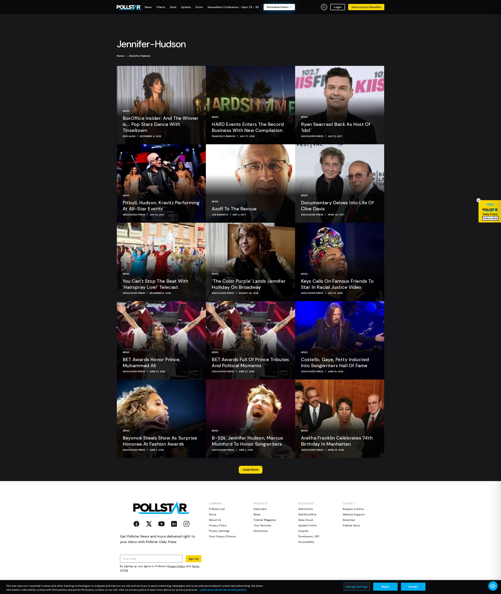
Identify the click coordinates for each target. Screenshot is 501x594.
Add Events (305, 509)
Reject (385, 586)
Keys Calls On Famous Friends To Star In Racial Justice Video (337, 284)
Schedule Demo (278, 7)
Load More (251, 470)
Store (212, 514)
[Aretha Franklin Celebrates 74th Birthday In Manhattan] (339, 419)
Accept (413, 586)
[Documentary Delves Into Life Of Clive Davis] (339, 183)
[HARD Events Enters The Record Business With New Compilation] (250, 105)
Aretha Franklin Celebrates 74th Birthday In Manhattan (337, 441)
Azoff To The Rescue (234, 209)
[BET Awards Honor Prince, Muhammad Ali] (161, 340)
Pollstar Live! (217, 509)
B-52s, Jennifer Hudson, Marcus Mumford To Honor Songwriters (247, 441)
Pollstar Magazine (265, 520)
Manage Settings (357, 586)
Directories (261, 531)
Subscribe (260, 509)
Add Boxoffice (307, 514)
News (126, 111)
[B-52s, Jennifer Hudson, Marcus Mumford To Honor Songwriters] (250, 419)
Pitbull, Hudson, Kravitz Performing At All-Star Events (161, 206)
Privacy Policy (176, 566)
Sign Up (193, 558)
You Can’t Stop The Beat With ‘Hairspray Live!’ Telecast (155, 284)
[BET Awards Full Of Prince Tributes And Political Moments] (250, 340)
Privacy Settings (219, 531)
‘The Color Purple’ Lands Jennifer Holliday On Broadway (249, 284)
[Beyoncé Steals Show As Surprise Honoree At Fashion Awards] (161, 419)
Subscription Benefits (366, 7)
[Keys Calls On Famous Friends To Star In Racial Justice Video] (339, 262)
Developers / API (308, 536)
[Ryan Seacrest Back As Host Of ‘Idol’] (339, 105)
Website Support (354, 514)
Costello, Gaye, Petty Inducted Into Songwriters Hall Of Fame (335, 362)
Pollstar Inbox (351, 525)
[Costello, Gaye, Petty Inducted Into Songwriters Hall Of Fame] (339, 340)
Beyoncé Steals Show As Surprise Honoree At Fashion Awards (160, 441)
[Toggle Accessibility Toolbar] (493, 586)
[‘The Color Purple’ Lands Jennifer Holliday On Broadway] (250, 262)
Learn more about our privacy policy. (223, 589)
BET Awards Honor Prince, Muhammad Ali (151, 362)
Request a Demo (353, 509)
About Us (215, 520)
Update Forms (307, 525)
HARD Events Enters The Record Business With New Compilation (248, 127)
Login (338, 7)
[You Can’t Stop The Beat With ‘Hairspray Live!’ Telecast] (161, 262)
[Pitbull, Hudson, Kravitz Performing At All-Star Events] (161, 183)
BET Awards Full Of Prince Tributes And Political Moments (250, 362)
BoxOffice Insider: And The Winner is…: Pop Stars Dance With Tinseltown (161, 124)
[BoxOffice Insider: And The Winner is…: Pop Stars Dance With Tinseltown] (161, 105)
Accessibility (306, 542)
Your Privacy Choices (222, 536)
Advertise (349, 520)
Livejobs (303, 531)
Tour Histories (262, 525)
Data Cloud (305, 520)
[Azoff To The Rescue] (250, 183)
